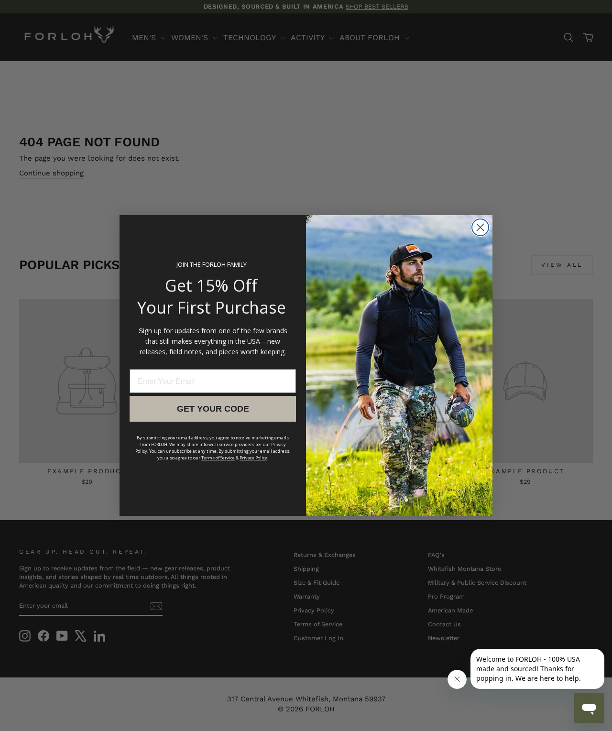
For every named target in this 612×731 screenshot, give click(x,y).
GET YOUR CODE (213, 409)
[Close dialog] (480, 227)
